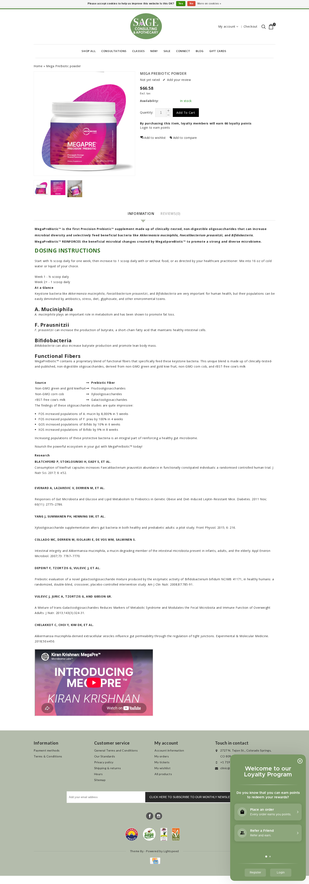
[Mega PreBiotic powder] (84, 123)
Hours (98, 774)
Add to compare (185, 138)
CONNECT (183, 51)
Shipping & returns (107, 768)
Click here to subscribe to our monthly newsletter (193, 797)
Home (38, 66)
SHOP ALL (89, 51)
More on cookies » (209, 3)
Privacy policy (104, 762)
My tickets (162, 762)
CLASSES (138, 51)
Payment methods (47, 750)
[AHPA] (176, 834)
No (191, 3)
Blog (199, 51)
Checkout (251, 26)
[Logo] (149, 834)
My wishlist (162, 768)
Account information (169, 750)
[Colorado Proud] (131, 834)
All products (163, 774)
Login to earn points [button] (155, 128)
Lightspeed (171, 851)
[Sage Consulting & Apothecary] (146, 26)
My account (226, 26)
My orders (161, 756)
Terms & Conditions (48, 756)
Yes (180, 3)
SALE (167, 51)
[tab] (141, 213)
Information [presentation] (141, 213)
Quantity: (146, 112)
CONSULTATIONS (114, 51)
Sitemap (100, 780)
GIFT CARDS (217, 51)
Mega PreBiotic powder (63, 66)
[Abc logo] (164, 834)
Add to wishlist (155, 138)
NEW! (154, 51)
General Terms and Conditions (116, 750)
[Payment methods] (154, 863)
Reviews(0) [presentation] (170, 213)
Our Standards (104, 756)
